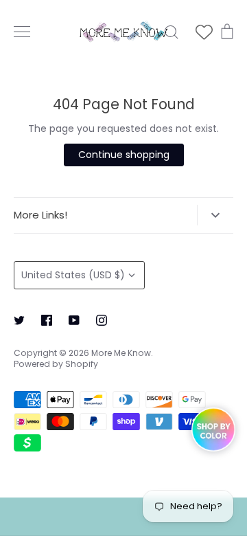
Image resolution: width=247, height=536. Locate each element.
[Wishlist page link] (204, 32)
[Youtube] (74, 320)
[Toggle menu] (22, 31)
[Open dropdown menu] (215, 215)
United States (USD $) (73, 275)
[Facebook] (46, 320)
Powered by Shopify (56, 364)
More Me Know (121, 353)
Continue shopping (123, 154)
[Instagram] (101, 320)
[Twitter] (19, 320)
